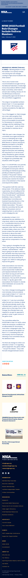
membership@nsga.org (9, 466)
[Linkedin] (5, 364)
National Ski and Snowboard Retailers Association (12, 4)
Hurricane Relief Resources (10, 503)
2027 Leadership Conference (11, 533)
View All (20, 375)
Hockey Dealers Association (9, 2)
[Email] (8, 364)
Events (4, 530)
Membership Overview (9, 481)
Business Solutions (7, 515)
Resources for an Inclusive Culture (12, 506)
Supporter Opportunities (9, 536)
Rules (3, 37)
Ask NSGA (5, 563)
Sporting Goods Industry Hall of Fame (13, 561)
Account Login (10, 6)
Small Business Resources (10, 512)
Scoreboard (6, 547)
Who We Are (6, 555)
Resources (6, 497)
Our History (5, 558)
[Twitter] (6, 364)
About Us (5, 552)
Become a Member (21, 6)
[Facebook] (3, 364)
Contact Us (5, 566)
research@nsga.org (8, 468)
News (4, 541)
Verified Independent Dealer (11, 489)
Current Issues (6, 522)
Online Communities (8, 492)
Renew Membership (8, 486)
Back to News (8, 21)
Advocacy (6, 519)
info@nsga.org (6, 463)
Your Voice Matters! (8, 525)
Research (5, 500)
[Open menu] (24, 12)
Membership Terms (7, 575)
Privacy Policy (18, 575)
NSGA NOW (5, 544)
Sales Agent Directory (9, 509)
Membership (6, 477)
